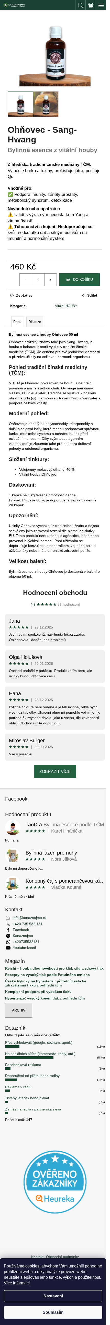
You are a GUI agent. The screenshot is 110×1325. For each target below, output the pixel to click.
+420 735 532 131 (27, 924)
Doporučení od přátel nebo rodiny (32, 1076)
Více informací (17, 1283)
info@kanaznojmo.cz (30, 918)
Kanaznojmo (23, 936)
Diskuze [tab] (34, 322)
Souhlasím (53, 1312)
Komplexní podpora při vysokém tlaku (38, 992)
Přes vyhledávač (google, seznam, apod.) (38, 1042)
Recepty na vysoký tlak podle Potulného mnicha (47, 975)
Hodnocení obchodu (55, 593)
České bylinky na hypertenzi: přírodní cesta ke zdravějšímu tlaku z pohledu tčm (45, 983)
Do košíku (83, 279)
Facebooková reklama (23, 1065)
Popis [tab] (17, 322)
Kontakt (37, 1257)
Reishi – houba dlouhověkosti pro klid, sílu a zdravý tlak (54, 968)
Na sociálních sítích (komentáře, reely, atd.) (40, 1054)
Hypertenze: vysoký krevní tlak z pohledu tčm (45, 998)
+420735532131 (26, 942)
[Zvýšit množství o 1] (50, 280)
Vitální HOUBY (66, 306)
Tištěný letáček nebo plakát (27, 1098)
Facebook (21, 930)
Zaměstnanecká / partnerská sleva (33, 1109)
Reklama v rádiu (18, 1087)
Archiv (18, 1010)
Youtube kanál (24, 948)
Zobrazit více (55, 771)
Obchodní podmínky (62, 1257)
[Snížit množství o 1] (26, 280)
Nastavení (53, 1296)
